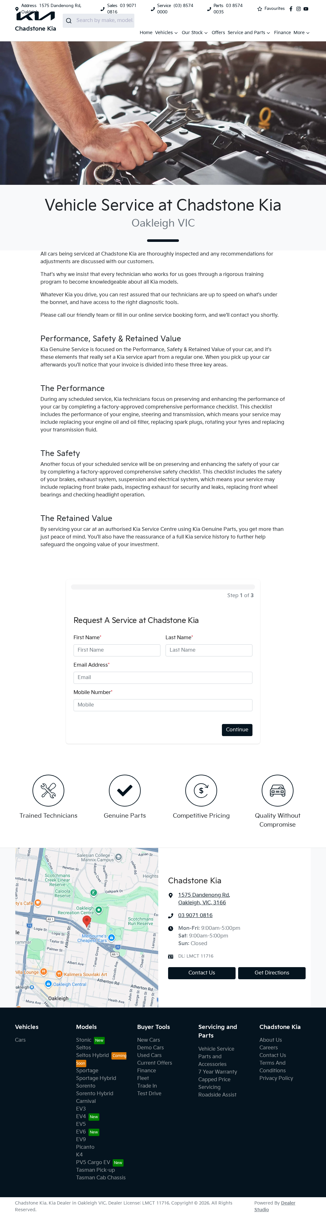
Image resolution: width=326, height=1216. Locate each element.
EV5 (81, 1124)
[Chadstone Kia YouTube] (307, 8)
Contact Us (201, 973)
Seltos (83, 1048)
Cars (20, 1040)
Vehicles (164, 32)
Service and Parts (246, 32)
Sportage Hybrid (96, 1078)
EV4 (81, 1117)
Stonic (83, 1040)
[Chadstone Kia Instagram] (300, 8)
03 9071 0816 (195, 916)
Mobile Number (93, 693)
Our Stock (192, 32)
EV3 (81, 1109)
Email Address (92, 665)
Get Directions (272, 973)
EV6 (81, 1132)
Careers (268, 1048)
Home (146, 32)
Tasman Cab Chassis (101, 1178)
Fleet (143, 1078)
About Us (270, 1040)
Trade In (147, 1086)
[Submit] (69, 21)
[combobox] (98, 21)
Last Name (179, 638)
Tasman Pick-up (95, 1170)
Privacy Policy (276, 1078)
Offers (218, 32)
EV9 (81, 1140)
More (299, 32)
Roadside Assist (217, 1095)
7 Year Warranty (217, 1072)
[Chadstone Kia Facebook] (292, 8)
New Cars (148, 1040)
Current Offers (154, 1063)
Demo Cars (150, 1048)
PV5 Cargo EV (93, 1163)
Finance (282, 32)
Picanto (85, 1147)
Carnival (86, 1101)
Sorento (86, 1086)
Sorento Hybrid (94, 1094)
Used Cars (149, 1056)
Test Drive (149, 1094)
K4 (79, 1155)
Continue (237, 730)
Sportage (87, 1071)
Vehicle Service (216, 1049)
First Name (87, 638)
